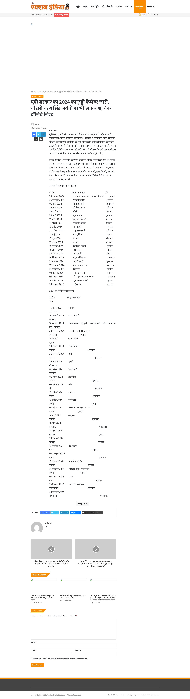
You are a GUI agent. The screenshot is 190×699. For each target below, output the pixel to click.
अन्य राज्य (139, 6)
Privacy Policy (131, 695)
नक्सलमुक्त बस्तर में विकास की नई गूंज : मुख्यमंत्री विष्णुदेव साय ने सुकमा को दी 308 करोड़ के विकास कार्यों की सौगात (103, 597)
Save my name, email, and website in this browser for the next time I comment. (59, 658)
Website (78, 650)
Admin (37, 124)
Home (34, 92)
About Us (123, 695)
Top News (83, 503)
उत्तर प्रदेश (40, 96)
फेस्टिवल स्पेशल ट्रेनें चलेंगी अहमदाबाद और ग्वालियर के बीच (72, 596)
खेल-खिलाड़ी (107, 6)
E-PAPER (150, 6)
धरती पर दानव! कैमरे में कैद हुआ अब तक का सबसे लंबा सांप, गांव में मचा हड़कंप (43, 597)
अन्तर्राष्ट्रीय (95, 6)
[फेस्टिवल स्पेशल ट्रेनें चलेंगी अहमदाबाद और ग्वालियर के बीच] (73, 586)
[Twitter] (39, 134)
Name (33, 642)
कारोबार (119, 6)
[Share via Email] (36, 139)
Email (33, 650)
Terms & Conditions (143, 695)
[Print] (41, 139)
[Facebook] (34, 134)
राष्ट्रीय (85, 6)
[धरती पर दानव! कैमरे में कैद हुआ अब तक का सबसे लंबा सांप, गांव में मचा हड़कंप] (44, 586)
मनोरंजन (128, 6)
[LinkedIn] (43, 134)
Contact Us (155, 695)
